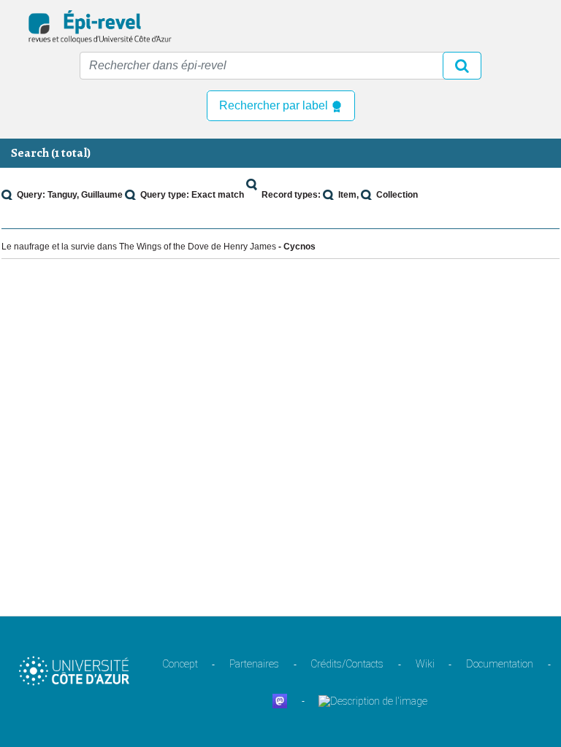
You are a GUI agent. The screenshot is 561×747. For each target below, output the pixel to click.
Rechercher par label (275, 105)
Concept (180, 664)
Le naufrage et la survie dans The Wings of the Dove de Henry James (138, 246)
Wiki (425, 664)
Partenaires (254, 664)
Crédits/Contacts (346, 664)
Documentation (499, 664)
